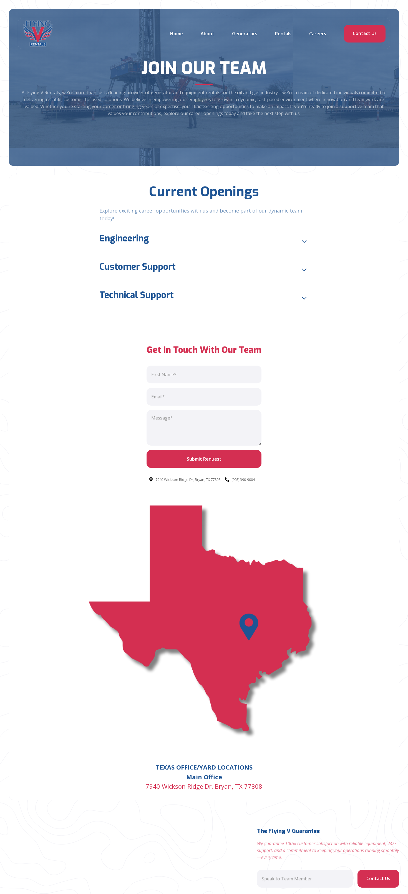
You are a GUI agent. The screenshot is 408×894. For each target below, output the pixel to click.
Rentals (283, 34)
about (207, 34)
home (176, 34)
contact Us (365, 33)
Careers (317, 34)
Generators (244, 34)
